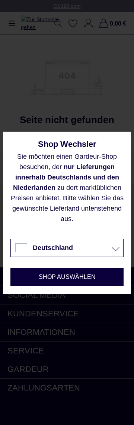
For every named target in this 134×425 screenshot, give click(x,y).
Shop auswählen (67, 277)
